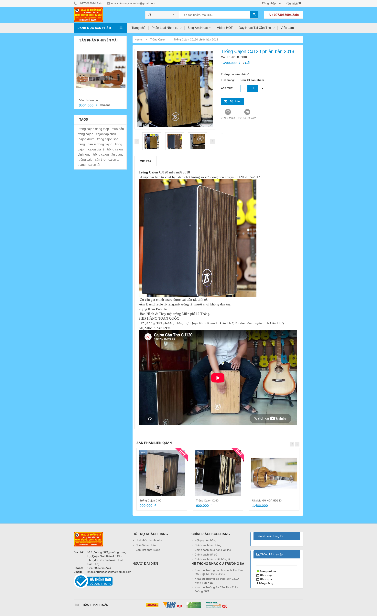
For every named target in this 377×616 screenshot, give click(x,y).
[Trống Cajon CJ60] (218, 473)
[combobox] (161, 13)
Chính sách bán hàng (208, 545)
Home (138, 39)
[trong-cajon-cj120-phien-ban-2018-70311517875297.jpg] (152, 141)
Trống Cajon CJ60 (207, 500)
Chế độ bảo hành (146, 545)
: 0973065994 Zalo (285, 14)
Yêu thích (292, 3)
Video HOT (225, 27)
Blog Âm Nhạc (198, 27)
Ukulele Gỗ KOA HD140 (267, 500)
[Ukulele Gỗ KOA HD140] (274, 473)
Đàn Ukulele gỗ (88, 100)
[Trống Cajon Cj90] (162, 473)
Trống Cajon (158, 39)
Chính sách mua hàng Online (213, 549)
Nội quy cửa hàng (206, 540)
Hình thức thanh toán (149, 540)
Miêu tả (145, 161)
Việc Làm (287, 27)
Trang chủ (138, 27)
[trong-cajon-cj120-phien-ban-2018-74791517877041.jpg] (197, 141)
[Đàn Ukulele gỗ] (100, 71)
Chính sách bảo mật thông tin (213, 559)
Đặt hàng (235, 101)
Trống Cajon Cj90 (150, 500)
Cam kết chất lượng (148, 549)
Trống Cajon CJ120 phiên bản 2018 (196, 39)
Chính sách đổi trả (206, 554)
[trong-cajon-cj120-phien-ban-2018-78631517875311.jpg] (174, 141)
